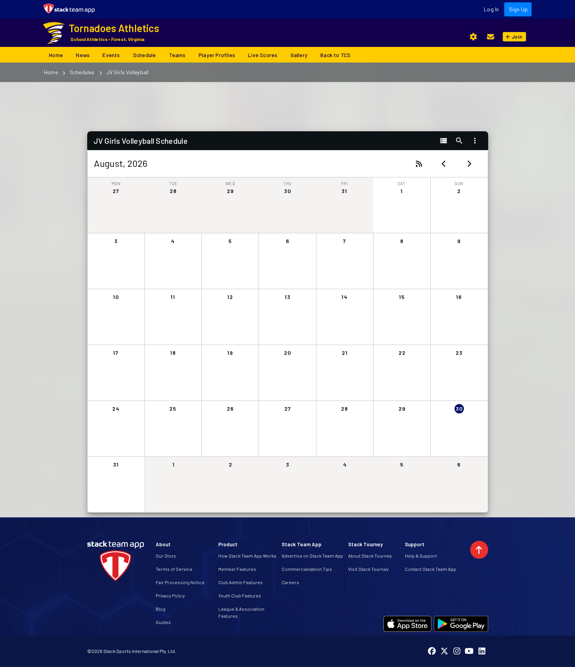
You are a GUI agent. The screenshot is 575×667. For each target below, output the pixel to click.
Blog (160, 609)
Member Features (237, 569)
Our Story (166, 555)
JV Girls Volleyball (127, 72)
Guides (163, 622)
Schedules (82, 72)
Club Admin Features (240, 582)
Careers (290, 582)
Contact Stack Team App (430, 569)
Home (51, 72)
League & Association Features (241, 612)
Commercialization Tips (307, 569)
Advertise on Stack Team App (312, 555)
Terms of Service (174, 569)
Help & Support (421, 555)
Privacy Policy (170, 595)
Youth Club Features (239, 595)
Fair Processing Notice (180, 582)
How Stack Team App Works (247, 555)
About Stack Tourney (370, 555)
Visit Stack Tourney (368, 569)
